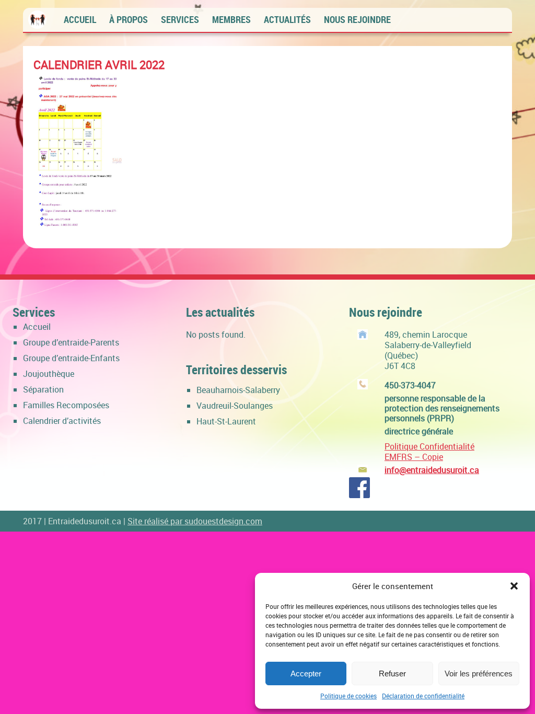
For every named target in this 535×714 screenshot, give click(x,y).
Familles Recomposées (66, 405)
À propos (128, 19)
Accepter (305, 673)
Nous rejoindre (357, 19)
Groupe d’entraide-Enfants (71, 358)
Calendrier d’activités (62, 421)
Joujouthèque (48, 373)
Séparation (43, 389)
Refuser (392, 673)
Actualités (287, 19)
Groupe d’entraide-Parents (71, 342)
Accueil (80, 19)
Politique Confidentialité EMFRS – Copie (429, 452)
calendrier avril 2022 (99, 64)
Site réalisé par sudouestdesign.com (194, 521)
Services (180, 19)
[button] (514, 586)
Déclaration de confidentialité (423, 696)
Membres (231, 19)
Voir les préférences (479, 673)
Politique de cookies (348, 696)
